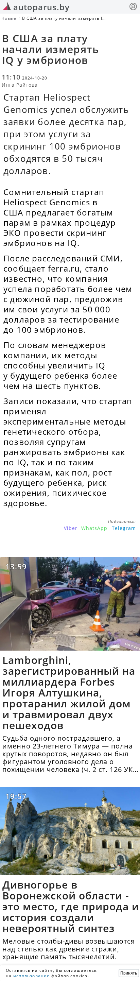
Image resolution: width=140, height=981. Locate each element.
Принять (128, 973)
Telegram (124, 528)
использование (31, 976)
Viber (70, 528)
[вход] (133, 7)
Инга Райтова (20, 85)
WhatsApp (94, 528)
